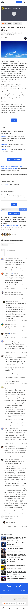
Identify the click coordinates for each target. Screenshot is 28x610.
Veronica (6, 324)
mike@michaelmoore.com (10, 225)
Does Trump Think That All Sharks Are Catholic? (16, 560)
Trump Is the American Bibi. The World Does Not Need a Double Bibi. (17, 554)
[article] (14, 539)
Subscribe (19, 2)
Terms (19, 598)
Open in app (7, 23)
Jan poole (6, 333)
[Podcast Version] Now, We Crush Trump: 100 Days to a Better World (16, 571)
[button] (4, 14)
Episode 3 (4, 149)
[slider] (12, 19)
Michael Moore (4, 37)
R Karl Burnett (8, 428)
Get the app (21, 603)
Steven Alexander (10, 522)
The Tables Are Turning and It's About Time (16, 543)
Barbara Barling (8, 341)
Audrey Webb (7, 273)
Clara (5, 355)
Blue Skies (5, 184)
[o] (3, 539)
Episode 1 (4, 136)
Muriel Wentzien (8, 258)
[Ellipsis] (26, 258)
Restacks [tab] (11, 245)
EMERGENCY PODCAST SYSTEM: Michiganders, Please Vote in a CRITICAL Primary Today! (16, 538)
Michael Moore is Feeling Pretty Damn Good (16, 566)
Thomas (6, 459)
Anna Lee (8, 301)
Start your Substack (10, 603)
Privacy (15, 598)
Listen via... (17, 23)
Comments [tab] (4, 245)
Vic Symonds (7, 387)
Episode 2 (4, 144)
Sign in (25, 2)
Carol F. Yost (7, 446)
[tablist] (7, 244)
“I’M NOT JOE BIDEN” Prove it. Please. (15, 549)
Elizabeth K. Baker (9, 292)
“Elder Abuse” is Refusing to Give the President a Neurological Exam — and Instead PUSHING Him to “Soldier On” (16, 577)
